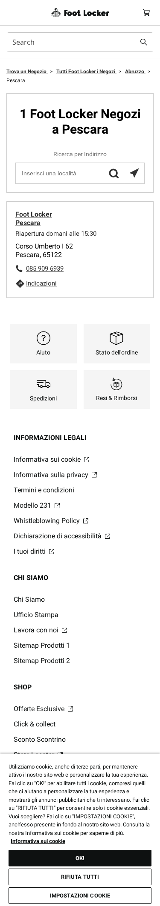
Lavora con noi (37, 630)
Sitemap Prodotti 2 (42, 661)
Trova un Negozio (27, 71)
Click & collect (34, 724)
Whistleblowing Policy (47, 521)
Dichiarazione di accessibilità (58, 536)
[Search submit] (144, 42)
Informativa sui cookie (48, 459)
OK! (80, 858)
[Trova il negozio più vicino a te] (134, 173)
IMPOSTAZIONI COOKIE (80, 895)
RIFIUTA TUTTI (80, 877)
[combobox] (80, 42)
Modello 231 (33, 505)
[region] (80, 829)
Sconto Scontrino (40, 739)
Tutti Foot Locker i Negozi (86, 71)
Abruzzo (135, 71)
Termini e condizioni (44, 490)
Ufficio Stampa (36, 615)
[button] (113, 173)
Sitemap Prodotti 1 (42, 645)
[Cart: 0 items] (146, 12)
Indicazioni (41, 283)
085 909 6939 (45, 268)
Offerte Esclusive (40, 709)
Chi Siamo (29, 599)
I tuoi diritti (30, 551)
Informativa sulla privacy (52, 475)
